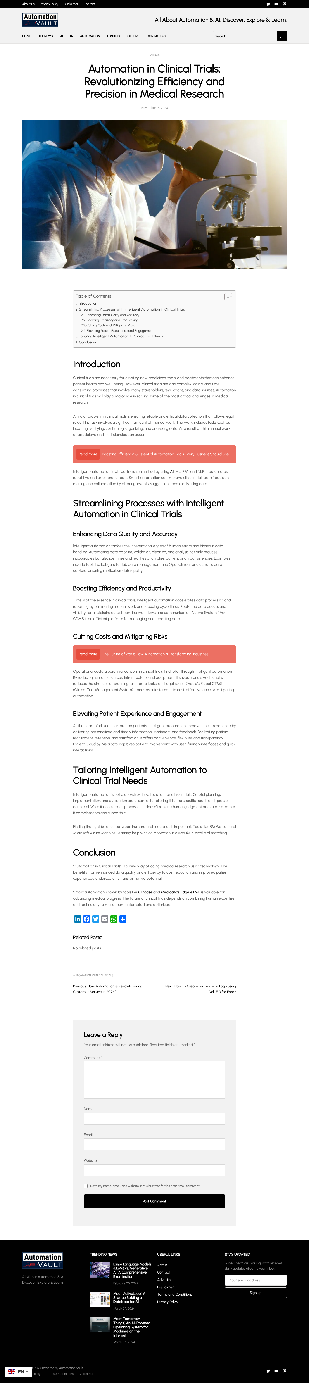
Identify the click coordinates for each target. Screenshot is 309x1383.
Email (89, 1135)
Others (155, 54)
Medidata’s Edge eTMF (180, 892)
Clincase (145, 892)
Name (90, 1109)
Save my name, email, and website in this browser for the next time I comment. (145, 1186)
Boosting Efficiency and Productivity (112, 320)
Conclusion (87, 342)
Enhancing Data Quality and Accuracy (113, 315)
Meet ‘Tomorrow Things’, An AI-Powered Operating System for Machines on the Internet (131, 1327)
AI (172, 471)
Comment (93, 1058)
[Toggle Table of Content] (226, 297)
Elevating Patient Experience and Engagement (120, 331)
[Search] (282, 36)
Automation (82, 975)
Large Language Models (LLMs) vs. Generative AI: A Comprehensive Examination (132, 1270)
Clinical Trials (102, 975)
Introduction (87, 303)
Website (90, 1160)
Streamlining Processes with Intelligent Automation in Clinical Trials (132, 309)
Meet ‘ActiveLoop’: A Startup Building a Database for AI (129, 1297)
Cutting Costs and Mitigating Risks (110, 325)
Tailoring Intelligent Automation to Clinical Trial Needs (121, 336)
